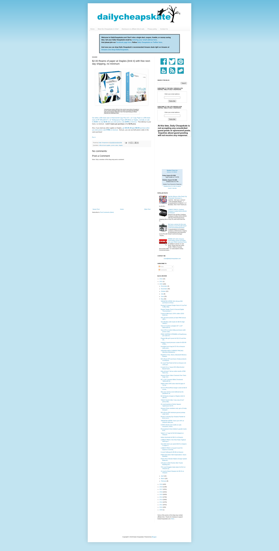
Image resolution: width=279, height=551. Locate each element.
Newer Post (96, 209)
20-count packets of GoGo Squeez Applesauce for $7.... (171, 405)
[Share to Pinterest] (138, 143)
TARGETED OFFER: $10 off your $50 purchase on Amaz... (172, 302)
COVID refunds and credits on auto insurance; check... (171, 425)
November (164, 289)
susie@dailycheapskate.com (172, 258)
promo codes (114, 145)
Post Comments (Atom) (107, 212)
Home (92, 29)
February (164, 481)
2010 (161, 507)
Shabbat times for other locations (172, 186)
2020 (161, 284)
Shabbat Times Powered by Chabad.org (172, 184)
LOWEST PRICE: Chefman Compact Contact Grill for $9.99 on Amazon (177, 211)
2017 (161, 489)
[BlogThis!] (131, 143)
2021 (161, 281)
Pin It (93, 137)
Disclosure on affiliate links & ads (133, 29)
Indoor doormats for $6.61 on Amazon (172, 437)
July (162, 294)
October (163, 291)
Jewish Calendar (172, 188)
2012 (161, 502)
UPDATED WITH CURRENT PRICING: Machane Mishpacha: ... (172, 351)
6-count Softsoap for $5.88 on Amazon (172, 452)
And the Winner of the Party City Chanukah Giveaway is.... (177, 197)
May (162, 299)
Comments (163, 270)
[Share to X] (134, 143)
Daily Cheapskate (103, 142)
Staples (121, 145)
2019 (161, 484)
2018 (161, 487)
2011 (161, 505)
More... (173, 519)
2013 (161, 499)
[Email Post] (125, 142)
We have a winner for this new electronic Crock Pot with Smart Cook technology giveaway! (177, 226)
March (163, 478)
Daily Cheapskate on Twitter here (149, 42)
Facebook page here (123, 42)
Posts (162, 266)
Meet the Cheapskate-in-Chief (108, 29)
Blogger (154, 537)
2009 (161, 510)
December (164, 286)
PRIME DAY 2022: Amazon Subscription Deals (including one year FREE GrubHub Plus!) (177, 240)
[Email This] (129, 143)
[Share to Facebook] (136, 143)
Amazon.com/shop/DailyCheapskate (114, 50)
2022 (161, 279)
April (162, 476)
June (162, 296)
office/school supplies (105, 145)
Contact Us (164, 29)
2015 (161, 494)
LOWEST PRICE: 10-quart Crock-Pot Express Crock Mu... (171, 448)
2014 (161, 497)
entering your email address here (144, 40)
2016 (161, 492)
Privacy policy (152, 29)
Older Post (147, 209)
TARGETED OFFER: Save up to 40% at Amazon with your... (172, 421)
